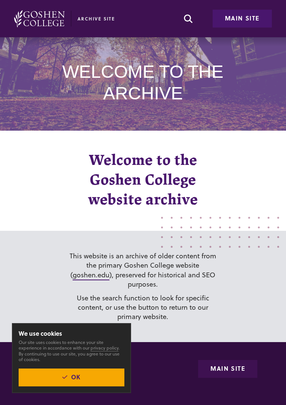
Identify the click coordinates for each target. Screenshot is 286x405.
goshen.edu (91, 275)
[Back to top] (39, 18)
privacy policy (104, 348)
